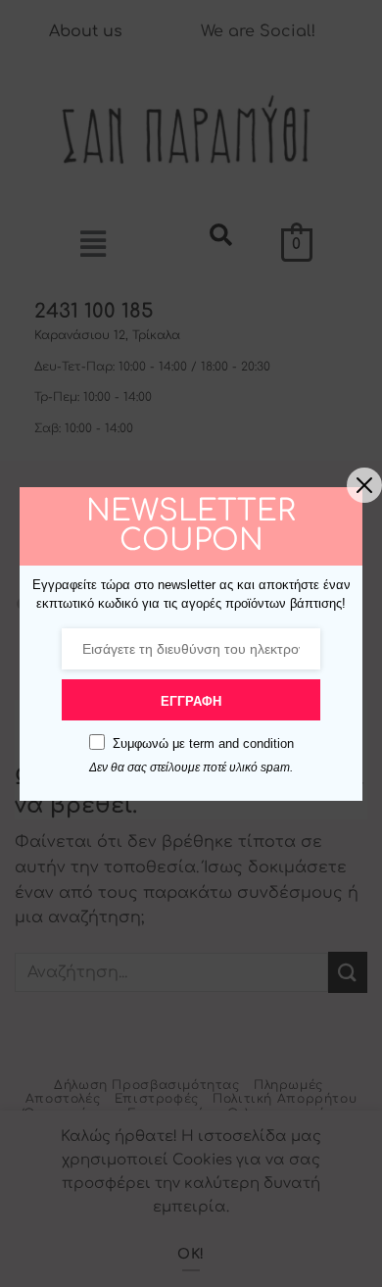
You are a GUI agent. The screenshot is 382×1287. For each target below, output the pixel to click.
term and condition (241, 743)
